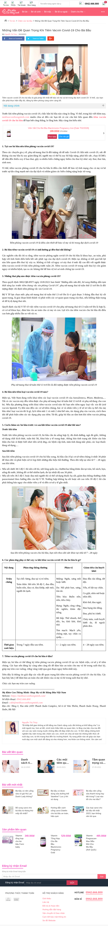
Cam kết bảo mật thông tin (54, 917)
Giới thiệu (46, 898)
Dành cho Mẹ (77, 11)
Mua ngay (52, 136)
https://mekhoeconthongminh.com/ (28, 696)
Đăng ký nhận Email (14, 882)
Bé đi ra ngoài (61, 11)
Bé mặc (47, 11)
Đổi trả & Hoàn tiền (50, 906)
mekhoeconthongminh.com (15, 117)
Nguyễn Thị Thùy (11, 34)
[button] (4, 133)
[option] (54, 132)
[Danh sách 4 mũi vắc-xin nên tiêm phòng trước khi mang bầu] (10, 766)
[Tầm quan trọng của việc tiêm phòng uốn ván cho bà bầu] (81, 766)
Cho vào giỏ (64, 136)
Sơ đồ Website (49, 920)
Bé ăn (24, 11)
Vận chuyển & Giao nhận (53, 913)
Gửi (101, 876)
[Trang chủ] (5, 20)
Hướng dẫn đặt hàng (51, 909)
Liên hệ (45, 902)
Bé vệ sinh (36, 11)
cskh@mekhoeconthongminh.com (26, 702)
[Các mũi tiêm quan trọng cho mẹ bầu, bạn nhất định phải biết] (46, 766)
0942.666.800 (24, 699)
